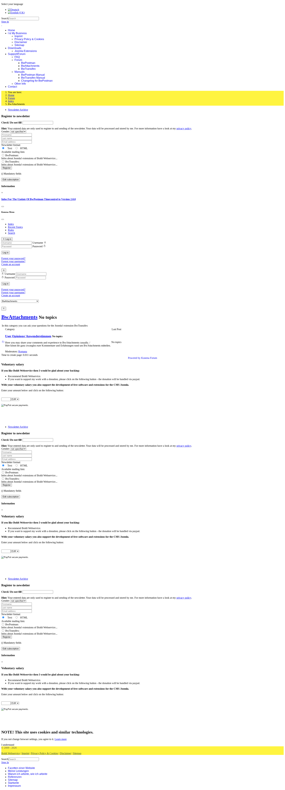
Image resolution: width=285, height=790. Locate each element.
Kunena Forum (149, 358)
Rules (11, 230)
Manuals (20, 71)
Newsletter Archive (18, 109)
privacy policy (183, 128)
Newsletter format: (11, 145)
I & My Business (17, 33)
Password (37, 246)
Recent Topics (15, 227)
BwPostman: (29, 157)
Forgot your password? (13, 258)
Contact (12, 86)
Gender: (5, 131)
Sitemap (19, 45)
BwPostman (28, 62)
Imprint (18, 36)
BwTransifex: (29, 163)
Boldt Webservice (10, 753)
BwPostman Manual (33, 74)
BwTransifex (28, 68)
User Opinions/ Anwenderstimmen (28, 336)
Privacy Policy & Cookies (29, 39)
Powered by (134, 358)
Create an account (10, 264)
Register (7, 168)
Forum (18, 60)
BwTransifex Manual (33, 77)
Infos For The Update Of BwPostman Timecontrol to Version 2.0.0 (38, 199)
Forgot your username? (13, 261)
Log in (5, 252)
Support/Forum (16, 54)
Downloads (14, 48)
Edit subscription (11, 179)
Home (11, 30)
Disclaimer (21, 42)
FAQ (17, 57)
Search (4, 18)
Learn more (61, 739)
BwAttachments (30, 65)
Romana (22, 351)
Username (37, 242)
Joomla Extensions (26, 51)
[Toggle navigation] (2, 206)
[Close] (2, 219)
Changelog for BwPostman (37, 80)
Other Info (20, 83)
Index (11, 224)
